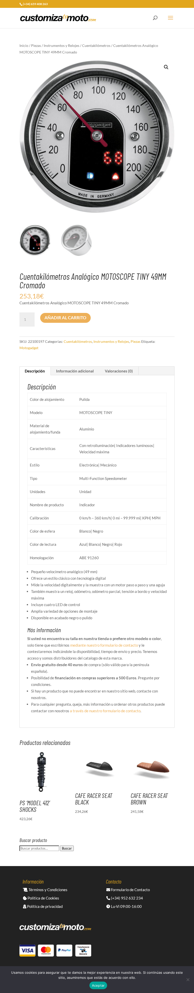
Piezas (36, 45)
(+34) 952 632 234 (126, 898)
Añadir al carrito (65, 317)
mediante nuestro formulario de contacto (104, 645)
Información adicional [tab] (75, 371)
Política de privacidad (44, 906)
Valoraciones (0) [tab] (119, 371)
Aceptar (98, 985)
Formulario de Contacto (130, 889)
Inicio (23, 45)
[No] (187, 979)
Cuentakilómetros (96, 45)
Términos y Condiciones (47, 889)
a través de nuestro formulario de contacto (105, 710)
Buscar (67, 848)
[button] (166, 67)
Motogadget (28, 348)
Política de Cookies (43, 898)
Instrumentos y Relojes (61, 45)
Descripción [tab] (35, 371)
